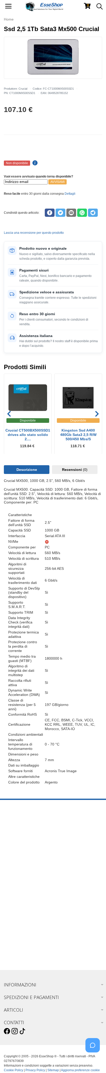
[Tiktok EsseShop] (22, 1031)
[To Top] (94, 1061)
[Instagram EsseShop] (15, 1031)
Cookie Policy (13, 1070)
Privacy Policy (35, 1070)
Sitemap (53, 1070)
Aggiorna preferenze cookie (80, 1070)
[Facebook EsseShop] (7, 1031)
